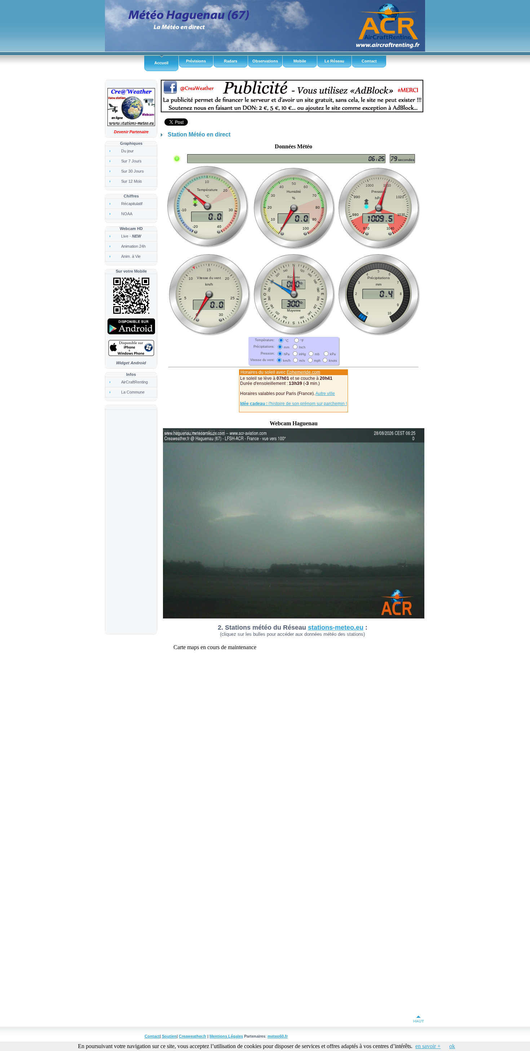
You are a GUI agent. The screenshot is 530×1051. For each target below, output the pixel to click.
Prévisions (196, 61)
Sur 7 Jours (131, 161)
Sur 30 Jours (132, 171)
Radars (230, 61)
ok (452, 1046)
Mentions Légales (226, 1036)
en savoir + (428, 1046)
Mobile (299, 61)
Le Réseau (334, 61)
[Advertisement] (130, 521)
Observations (265, 61)
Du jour (127, 151)
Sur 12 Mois (131, 181)
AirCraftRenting (134, 382)
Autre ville (325, 393)
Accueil (161, 63)
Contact (369, 61)
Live (124, 236)
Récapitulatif (131, 203)
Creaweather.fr (192, 1036)
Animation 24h (133, 246)
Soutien (169, 1036)
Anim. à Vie (131, 256)
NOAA (126, 214)
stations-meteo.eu (335, 627)
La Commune (133, 392)
